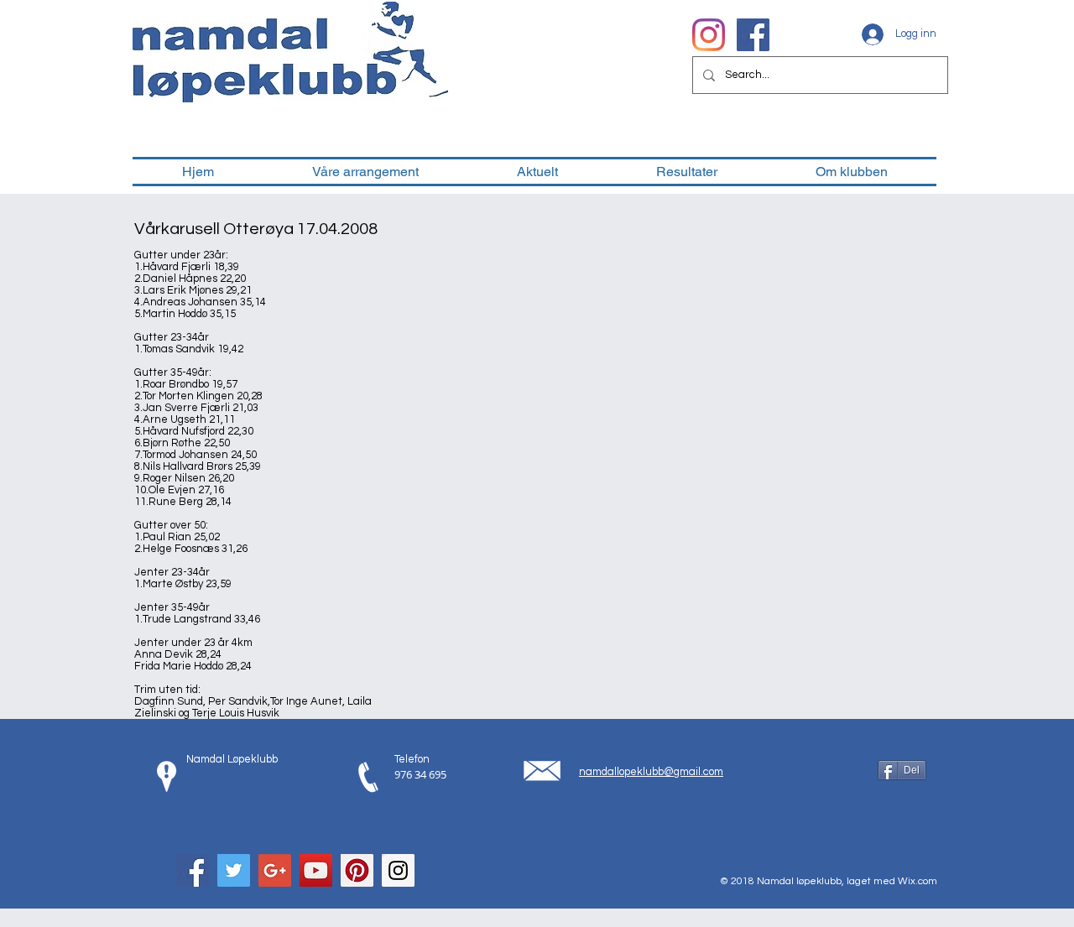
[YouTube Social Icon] (316, 870)
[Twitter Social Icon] (233, 870)
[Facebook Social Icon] (192, 870)
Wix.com (917, 881)
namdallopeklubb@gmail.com (651, 772)
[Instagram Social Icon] (398, 870)
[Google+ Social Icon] (274, 870)
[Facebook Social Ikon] (753, 34)
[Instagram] (708, 34)
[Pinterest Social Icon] (357, 870)
